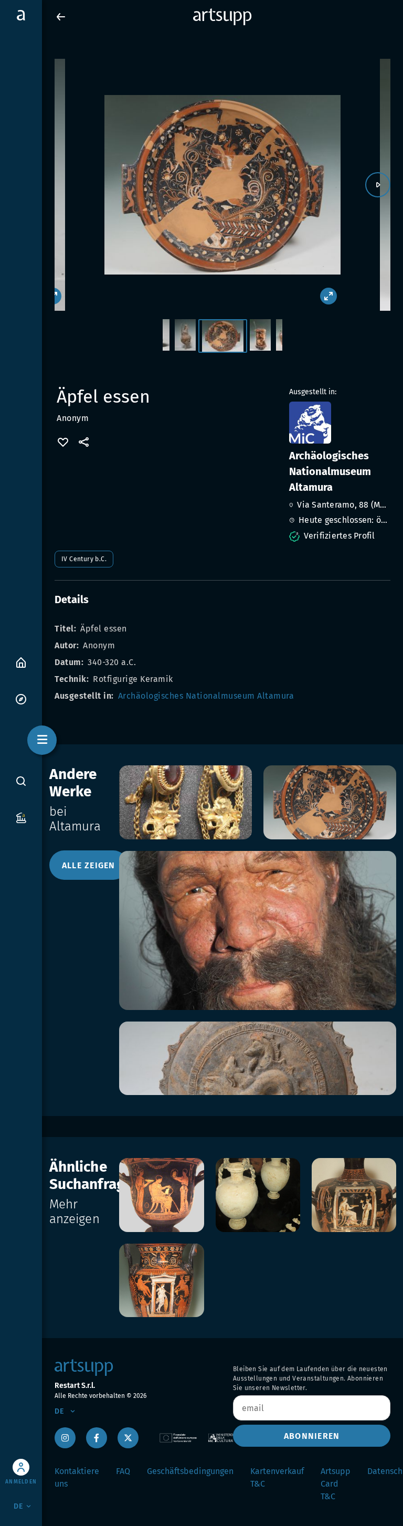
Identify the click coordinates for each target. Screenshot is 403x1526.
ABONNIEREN (312, 1436)
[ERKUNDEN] (20, 698)
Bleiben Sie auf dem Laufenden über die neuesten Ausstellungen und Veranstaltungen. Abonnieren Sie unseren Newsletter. (310, 1378)
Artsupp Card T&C (336, 1483)
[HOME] (20, 662)
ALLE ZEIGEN (88, 865)
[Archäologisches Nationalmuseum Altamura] (338, 423)
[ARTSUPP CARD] (20, 817)
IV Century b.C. (84, 559)
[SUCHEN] (20, 781)
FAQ (123, 1471)
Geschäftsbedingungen (190, 1471)
